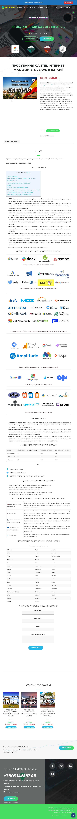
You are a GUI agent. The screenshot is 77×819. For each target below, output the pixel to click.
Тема (38, 626)
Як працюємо (12, 180)
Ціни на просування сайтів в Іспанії (18, 183)
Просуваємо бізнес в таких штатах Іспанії (20, 192)
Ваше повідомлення (38, 634)
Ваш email (37, 618)
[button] (33, 80)
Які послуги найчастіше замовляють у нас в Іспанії (23, 190)
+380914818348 (20, 775)
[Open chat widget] (73, 815)
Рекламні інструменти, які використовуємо (21, 178)
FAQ (9, 185)
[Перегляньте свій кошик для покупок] (73, 13)
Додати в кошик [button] (12, 727)
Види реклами (12, 176)
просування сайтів (47, 85)
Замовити (66, 748)
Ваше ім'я (37, 610)
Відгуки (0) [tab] (15, 141)
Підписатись (68, 2)
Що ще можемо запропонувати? (17, 187)
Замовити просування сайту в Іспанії (19, 194)
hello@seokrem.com (13, 792)
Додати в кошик (53, 130)
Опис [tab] (7, 141)
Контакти (11, 799)
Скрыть (28, 172)
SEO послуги (50, 136)
